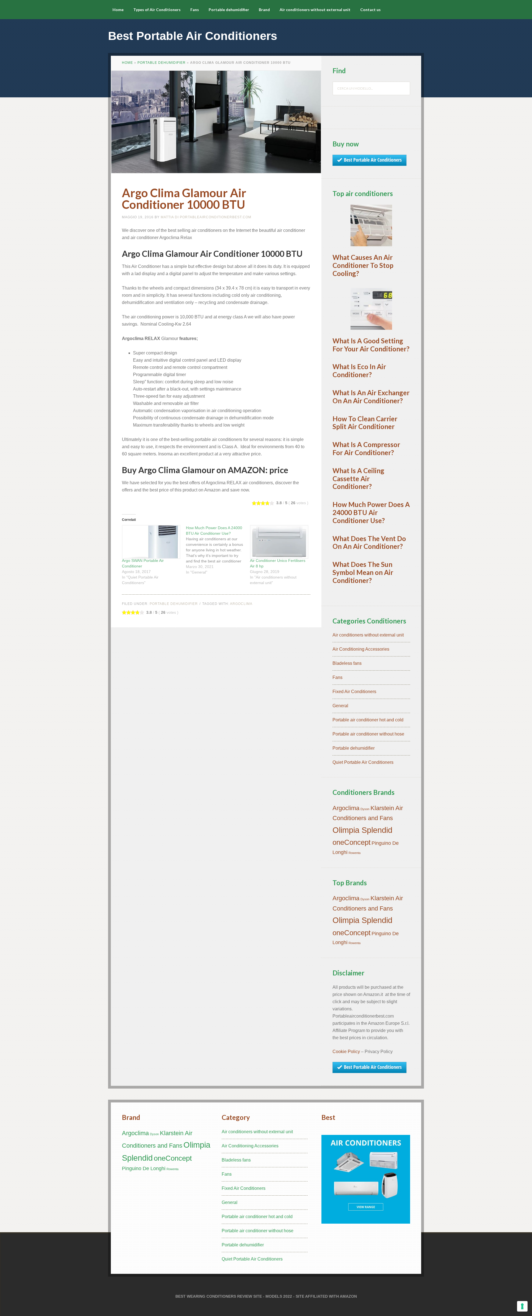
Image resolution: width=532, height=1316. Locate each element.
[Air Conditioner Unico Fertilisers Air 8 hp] (279, 542)
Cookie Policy (346, 1051)
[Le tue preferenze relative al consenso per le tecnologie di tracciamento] (522, 1306)
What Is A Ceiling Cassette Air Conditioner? (358, 478)
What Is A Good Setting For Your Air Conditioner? (371, 345)
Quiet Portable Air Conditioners (362, 762)
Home (127, 63)
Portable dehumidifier (161, 63)
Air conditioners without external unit (368, 635)
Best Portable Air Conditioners (192, 35)
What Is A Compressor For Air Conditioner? (366, 448)
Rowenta (354, 852)
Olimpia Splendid (362, 830)
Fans (337, 677)
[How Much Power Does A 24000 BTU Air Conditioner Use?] (218, 550)
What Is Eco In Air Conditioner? (359, 370)
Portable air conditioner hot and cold (367, 719)
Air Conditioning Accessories (360, 649)
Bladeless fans (347, 663)
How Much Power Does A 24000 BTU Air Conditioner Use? (371, 512)
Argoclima (241, 604)
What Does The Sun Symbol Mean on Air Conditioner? (362, 572)
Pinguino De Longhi (143, 1168)
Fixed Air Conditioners (354, 691)
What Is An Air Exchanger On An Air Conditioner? (371, 397)
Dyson (364, 809)
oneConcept (351, 842)
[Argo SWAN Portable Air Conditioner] (151, 542)
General (340, 705)
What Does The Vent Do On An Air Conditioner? (369, 542)
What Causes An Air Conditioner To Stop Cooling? (362, 265)
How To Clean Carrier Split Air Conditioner (364, 423)
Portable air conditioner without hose (368, 734)
